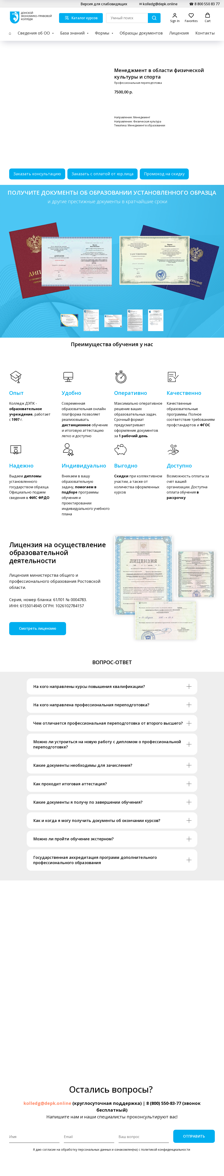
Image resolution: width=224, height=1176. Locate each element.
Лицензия (179, 33)
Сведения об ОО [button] (34, 33)
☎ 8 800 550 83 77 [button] (204, 4)
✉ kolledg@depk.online (158, 4)
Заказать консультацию (37, 173)
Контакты (205, 33)
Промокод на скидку (164, 173)
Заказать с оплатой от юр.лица (102, 173)
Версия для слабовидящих (103, 4)
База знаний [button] (73, 33)
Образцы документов (141, 33)
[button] (175, 18)
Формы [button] (102, 33)
